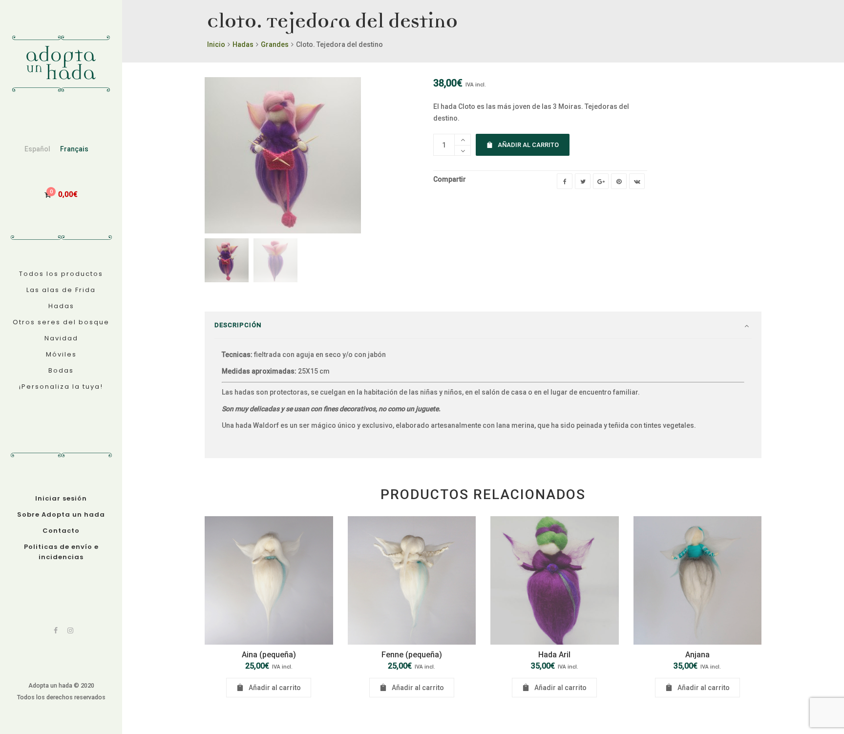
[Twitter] (583, 181)
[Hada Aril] (554, 580)
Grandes (275, 44)
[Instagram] (70, 630)
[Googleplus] (601, 181)
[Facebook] (56, 630)
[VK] (637, 181)
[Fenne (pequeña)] (412, 580)
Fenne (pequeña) (411, 654)
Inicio (216, 44)
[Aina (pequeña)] (269, 580)
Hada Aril (554, 654)
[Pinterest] (619, 181)
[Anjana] (697, 580)
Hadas (242, 44)
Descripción (237, 325)
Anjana (697, 654)
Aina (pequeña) (269, 654)
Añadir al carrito (528, 144)
